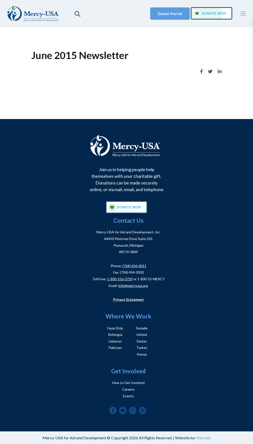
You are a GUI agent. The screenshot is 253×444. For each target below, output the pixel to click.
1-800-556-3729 (120, 279)
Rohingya (115, 334)
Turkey (141, 347)
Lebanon (115, 341)
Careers (128, 389)
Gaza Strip (115, 328)
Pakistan (115, 347)
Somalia (142, 328)
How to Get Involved (128, 383)
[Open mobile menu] (243, 13)
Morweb (203, 437)
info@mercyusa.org (133, 285)
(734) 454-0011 (134, 266)
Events (128, 396)
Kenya (142, 354)
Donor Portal (170, 13)
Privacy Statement (128, 299)
